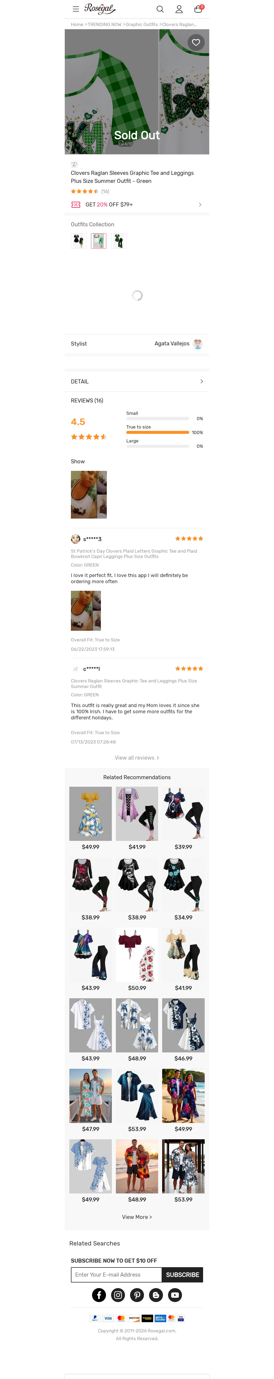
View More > (137, 1217)
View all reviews (134, 758)
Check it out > (143, 204)
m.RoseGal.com (105, 9)
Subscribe (182, 1274)
